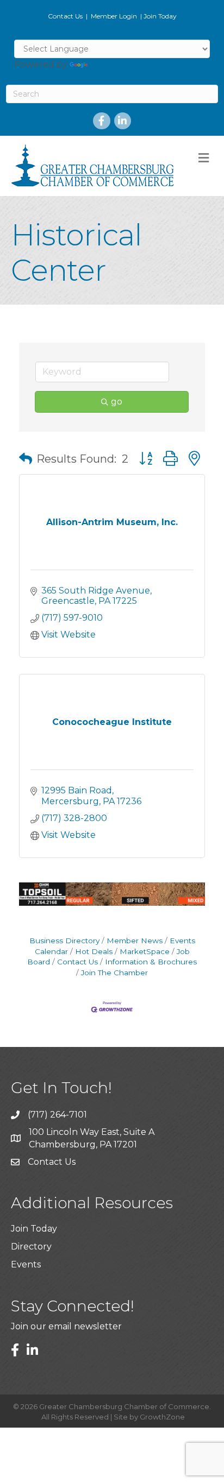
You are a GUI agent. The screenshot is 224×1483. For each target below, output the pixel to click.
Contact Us (65, 16)
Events (26, 1264)
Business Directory (64, 940)
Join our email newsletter (66, 1326)
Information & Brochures (151, 961)
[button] (25, 459)
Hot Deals (94, 951)
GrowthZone (162, 1416)
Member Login (114, 16)
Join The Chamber (114, 972)
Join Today (160, 16)
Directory (31, 1246)
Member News (135, 940)
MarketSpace (145, 951)
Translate (110, 64)
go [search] (116, 401)
